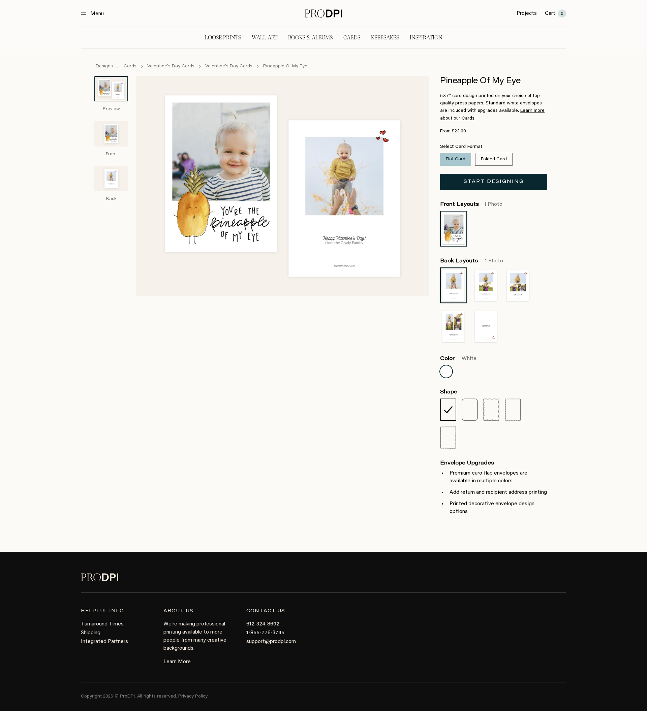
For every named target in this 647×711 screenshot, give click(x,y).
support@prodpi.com (271, 641)
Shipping (90, 633)
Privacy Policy (193, 696)
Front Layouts (471, 204)
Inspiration (426, 37)
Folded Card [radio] (494, 159)
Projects (527, 13)
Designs (104, 66)
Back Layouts (471, 261)
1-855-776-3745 (265, 633)
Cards (351, 37)
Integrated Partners (104, 641)
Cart (554, 13)
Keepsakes (385, 37)
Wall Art (264, 37)
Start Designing (494, 182)
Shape (448, 392)
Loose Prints (223, 37)
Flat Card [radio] (455, 159)
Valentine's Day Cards (170, 66)
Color (458, 358)
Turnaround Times (102, 624)
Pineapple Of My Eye (285, 66)
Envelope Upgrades (467, 463)
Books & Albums (310, 37)
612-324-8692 (262, 624)
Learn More (177, 662)
